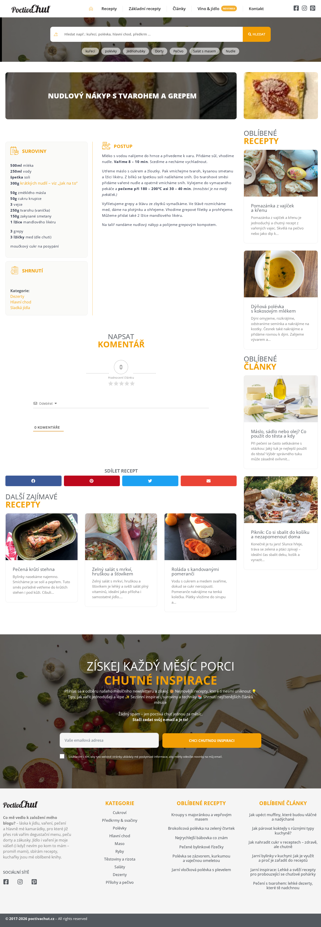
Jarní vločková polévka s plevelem (201, 869)
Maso (120, 843)
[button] (33, 481)
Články (179, 8)
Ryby (119, 851)
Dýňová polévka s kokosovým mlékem (273, 308)
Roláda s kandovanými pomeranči (195, 571)
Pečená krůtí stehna (34, 569)
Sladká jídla (20, 307)
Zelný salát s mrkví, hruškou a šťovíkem (112, 571)
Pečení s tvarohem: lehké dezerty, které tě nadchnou (283, 885)
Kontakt (256, 8)
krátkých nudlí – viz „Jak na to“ (49, 183)
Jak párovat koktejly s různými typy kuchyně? (283, 830)
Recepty (109, 8)
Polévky (119, 828)
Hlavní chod (20, 302)
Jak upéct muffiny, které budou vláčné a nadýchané (283, 817)
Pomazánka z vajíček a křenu (272, 208)
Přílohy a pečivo (120, 882)
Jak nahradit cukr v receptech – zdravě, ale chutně (283, 844)
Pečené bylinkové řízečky (201, 846)
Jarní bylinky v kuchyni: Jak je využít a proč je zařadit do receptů (283, 858)
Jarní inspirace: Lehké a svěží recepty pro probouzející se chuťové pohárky (283, 872)
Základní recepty (145, 8)
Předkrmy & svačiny (119, 820)
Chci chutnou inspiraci (212, 740)
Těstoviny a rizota (119, 859)
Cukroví (119, 812)
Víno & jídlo (208, 8)
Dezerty (17, 296)
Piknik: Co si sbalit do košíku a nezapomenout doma (280, 534)
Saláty (119, 867)
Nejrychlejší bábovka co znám (201, 837)
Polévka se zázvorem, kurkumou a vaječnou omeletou (201, 858)
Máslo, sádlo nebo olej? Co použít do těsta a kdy (278, 433)
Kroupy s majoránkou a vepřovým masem (201, 817)
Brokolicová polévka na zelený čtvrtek (201, 828)
